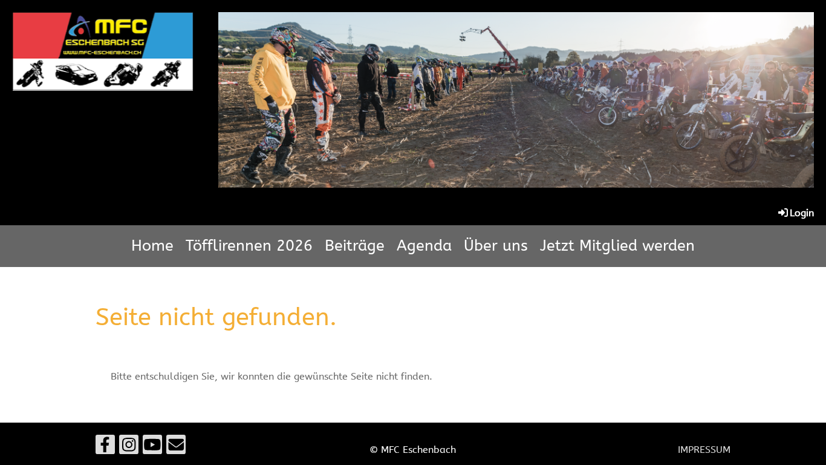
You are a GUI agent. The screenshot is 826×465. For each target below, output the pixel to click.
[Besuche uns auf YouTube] (152, 448)
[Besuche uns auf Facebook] (105, 448)
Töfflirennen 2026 (249, 246)
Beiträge (355, 246)
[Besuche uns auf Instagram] (128, 448)
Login (802, 213)
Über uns (496, 246)
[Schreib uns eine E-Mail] (176, 448)
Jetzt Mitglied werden (617, 246)
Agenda (424, 246)
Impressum (704, 449)
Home (152, 246)
